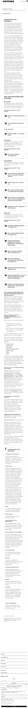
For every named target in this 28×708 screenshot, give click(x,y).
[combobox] (13, 684)
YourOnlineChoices (8, 373)
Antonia (2, 654)
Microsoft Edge (9, 350)
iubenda (5, 618)
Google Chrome (9, 344)
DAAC (17, 376)
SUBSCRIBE (14, 706)
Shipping (3, 660)
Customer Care (4, 657)
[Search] (20, 1)
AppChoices (15, 390)
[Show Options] (26, 684)
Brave (7, 352)
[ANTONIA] (8, 1)
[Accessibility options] (22, 1)
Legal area (3, 663)
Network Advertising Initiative (12, 374)
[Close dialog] (26, 689)
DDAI (5, 378)
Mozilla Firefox (9, 345)
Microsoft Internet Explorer (12, 349)
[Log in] (24, 1)
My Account (3, 666)
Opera (7, 353)
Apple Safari (9, 347)
